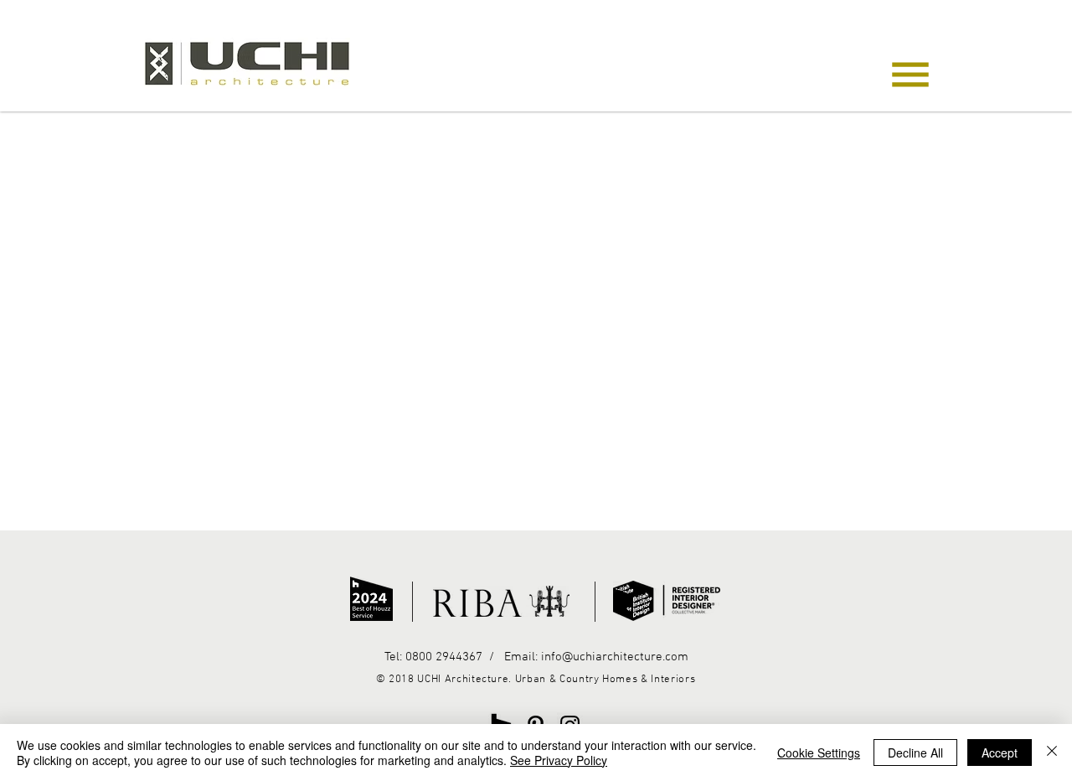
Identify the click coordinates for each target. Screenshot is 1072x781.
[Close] (1052, 752)
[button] (911, 75)
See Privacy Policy (558, 760)
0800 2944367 (442, 657)
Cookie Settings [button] (818, 752)
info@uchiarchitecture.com (614, 657)
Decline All (915, 752)
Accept (1000, 752)
